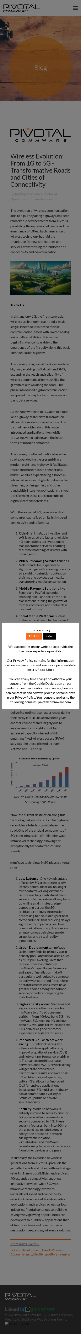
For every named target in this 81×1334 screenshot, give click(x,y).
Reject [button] (49, 636)
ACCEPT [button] (34, 636)
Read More (45, 669)
